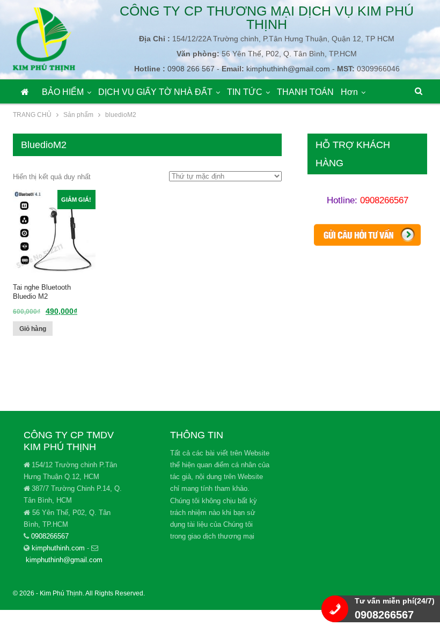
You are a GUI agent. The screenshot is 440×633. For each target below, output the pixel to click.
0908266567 (384, 200)
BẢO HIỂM (63, 92)
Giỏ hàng (32, 329)
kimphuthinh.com (58, 548)
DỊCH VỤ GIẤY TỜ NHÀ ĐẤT (155, 92)
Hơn (349, 92)
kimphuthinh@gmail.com (64, 560)
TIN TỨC (244, 92)
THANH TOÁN (305, 92)
